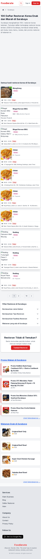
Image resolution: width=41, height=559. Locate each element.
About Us (6, 517)
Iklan (4, 506)
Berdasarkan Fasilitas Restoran (14, 319)
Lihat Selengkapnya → (31, 418)
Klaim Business (8, 497)
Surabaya (11, 10)
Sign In (27, 3)
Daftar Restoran (8, 503)
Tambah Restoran (20, 348)
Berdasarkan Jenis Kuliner (12, 309)
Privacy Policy (7, 524)
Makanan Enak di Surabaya (14, 424)
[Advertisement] (20, 57)
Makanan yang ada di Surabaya (14, 324)
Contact (5, 520)
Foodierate (7, 3)
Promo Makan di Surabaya (13, 360)
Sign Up (36, 3)
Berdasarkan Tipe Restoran (13, 314)
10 (26, 296)
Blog (4, 500)
